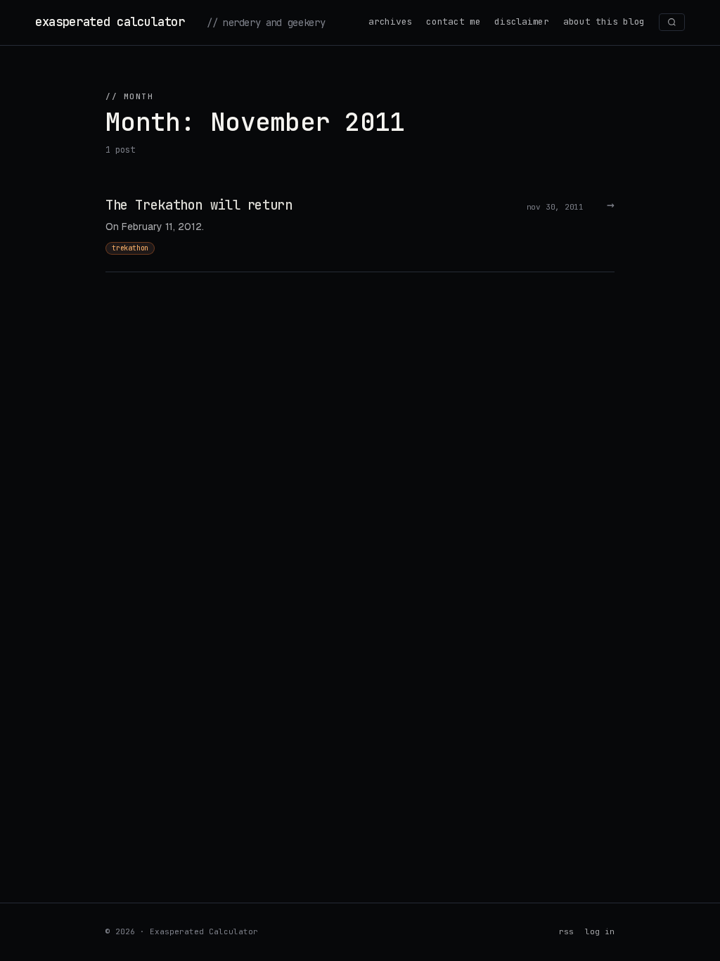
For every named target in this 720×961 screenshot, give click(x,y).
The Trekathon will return (198, 205)
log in (600, 931)
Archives (390, 21)
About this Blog (604, 21)
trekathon (130, 248)
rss (566, 931)
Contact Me (453, 21)
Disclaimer (521, 21)
